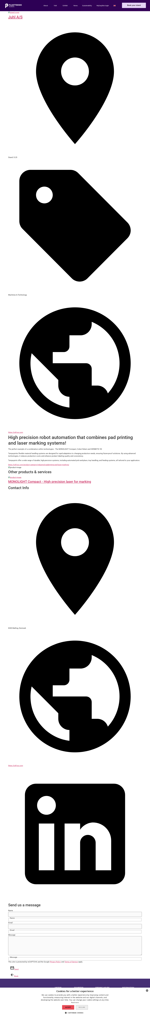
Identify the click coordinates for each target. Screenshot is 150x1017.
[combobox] (147, 990)
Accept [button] (68, 1007)
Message (11, 935)
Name (10, 910)
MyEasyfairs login (103, 5)
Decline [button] (82, 1007)
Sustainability (87, 5)
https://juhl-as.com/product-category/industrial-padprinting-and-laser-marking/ (38, 465)
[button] (134, 5)
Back (15, 976)
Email (10, 923)
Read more (75, 1002)
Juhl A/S (15, 17)
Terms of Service (71, 962)
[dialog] (75, 1002)
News (75, 5)
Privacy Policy (55, 962)
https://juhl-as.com (15, 432)
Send (15, 969)
